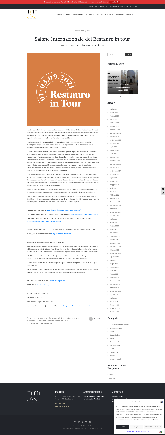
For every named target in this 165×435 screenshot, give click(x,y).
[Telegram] (90, 421)
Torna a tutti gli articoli (83, 31)
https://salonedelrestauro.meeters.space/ (83, 214)
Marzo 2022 (114, 274)
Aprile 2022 (113, 270)
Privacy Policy (68, 428)
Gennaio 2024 (114, 198)
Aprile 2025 (113, 154)
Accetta (122, 427)
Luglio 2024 (114, 178)
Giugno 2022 (114, 264)
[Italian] (162, 432)
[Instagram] (78, 421)
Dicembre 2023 (115, 202)
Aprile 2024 (113, 188)
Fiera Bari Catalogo (43, 285)
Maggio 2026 (114, 116)
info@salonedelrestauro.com (61, 234)
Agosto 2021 (114, 294)
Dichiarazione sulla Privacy (142, 431)
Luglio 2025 (114, 147)
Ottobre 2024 (114, 167)
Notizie (99, 14)
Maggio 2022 (114, 267)
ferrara (40, 318)
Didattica (112, 378)
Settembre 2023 (115, 212)
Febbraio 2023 (115, 236)
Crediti (111, 374)
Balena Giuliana (115, 335)
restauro (51, 321)
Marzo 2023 (114, 233)
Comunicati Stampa (84, 45)
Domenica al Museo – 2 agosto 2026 (123, 89)
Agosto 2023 (114, 215)
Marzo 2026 (114, 119)
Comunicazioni (115, 345)
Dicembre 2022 (115, 243)
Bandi (112, 338)
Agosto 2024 (114, 174)
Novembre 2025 (115, 133)
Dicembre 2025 (115, 130)
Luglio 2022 (114, 260)
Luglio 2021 (114, 298)
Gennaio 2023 (114, 240)
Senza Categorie (115, 359)
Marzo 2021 (114, 301)
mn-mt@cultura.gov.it (119, 399)
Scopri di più (114, 2)
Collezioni (119, 14)
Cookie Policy (130, 431)
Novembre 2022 (115, 246)
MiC (60, 318)
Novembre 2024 (115, 164)
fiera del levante (51, 318)
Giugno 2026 (114, 112)
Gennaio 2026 (114, 126)
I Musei (60, 14)
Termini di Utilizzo (90, 428)
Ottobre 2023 (114, 209)
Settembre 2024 (115, 171)
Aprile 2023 (113, 229)
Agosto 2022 (114, 257)
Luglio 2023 (114, 219)
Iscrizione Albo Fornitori (91, 399)
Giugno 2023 (114, 222)
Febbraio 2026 (115, 123)
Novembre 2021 (115, 284)
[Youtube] (86, 421)
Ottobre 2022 (114, 250)
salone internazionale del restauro (40, 323)
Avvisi (112, 331)
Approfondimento (116, 328)
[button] (161, 402)
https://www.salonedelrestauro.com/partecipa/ (78, 306)
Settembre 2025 (115, 140)
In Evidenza (99, 45)
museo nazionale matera (36, 321)
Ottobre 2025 (114, 136)
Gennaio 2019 (114, 312)
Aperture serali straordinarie (119, 325)
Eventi (91, 14)
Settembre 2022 (115, 253)
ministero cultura (70, 318)
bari (34, 318)
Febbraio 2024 (115, 195)
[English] (160, 432)
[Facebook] (75, 421)
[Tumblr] (82, 421)
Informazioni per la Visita (75, 14)
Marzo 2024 (114, 191)
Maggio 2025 (114, 150)
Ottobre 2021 (114, 288)
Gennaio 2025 (114, 157)
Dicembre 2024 (115, 160)
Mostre (112, 355)
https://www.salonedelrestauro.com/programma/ (64, 210)
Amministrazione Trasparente (93, 396)
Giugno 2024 (114, 181)
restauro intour (62, 321)
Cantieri (108, 14)
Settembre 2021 (115, 291)
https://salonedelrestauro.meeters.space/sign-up (44, 221)
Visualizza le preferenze (153, 427)
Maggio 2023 (114, 226)
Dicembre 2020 (115, 308)
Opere (128, 14)
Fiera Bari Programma (57, 281)
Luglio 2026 (114, 109)
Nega (136, 427)
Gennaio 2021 (114, 305)
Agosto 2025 (114, 143)
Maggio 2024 (114, 185)
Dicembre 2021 (115, 281)
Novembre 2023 (115, 205)
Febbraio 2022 (115, 277)
